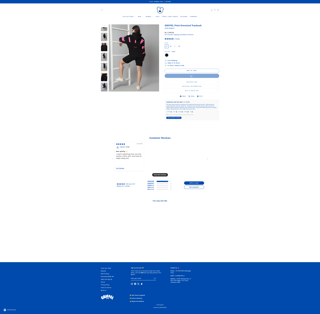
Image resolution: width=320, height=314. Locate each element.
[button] (169, 39)
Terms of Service (106, 287)
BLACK (166, 55)
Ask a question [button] (194, 187)
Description (192, 82)
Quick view (115, 246)
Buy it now (181, 75)
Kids (158, 16)
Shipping (176, 34)
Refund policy (105, 273)
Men (140, 16)
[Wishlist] (215, 10)
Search (103, 282)
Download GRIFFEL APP (107, 276)
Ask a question (192, 90)
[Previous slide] (112, 159)
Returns (184, 16)
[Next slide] (207, 159)
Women (149, 16)
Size (166, 43)
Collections (128, 16)
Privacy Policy (105, 285)
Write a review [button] (194, 183)
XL (179, 46)
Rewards (193, 16)
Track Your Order (170, 16)
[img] (120, 144)
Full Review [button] (120, 168)
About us (103, 290)
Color (170, 51)
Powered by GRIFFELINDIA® (160, 307)
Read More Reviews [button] (160, 174)
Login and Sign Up (106, 279)
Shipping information (192, 86)
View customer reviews (174, 117)
